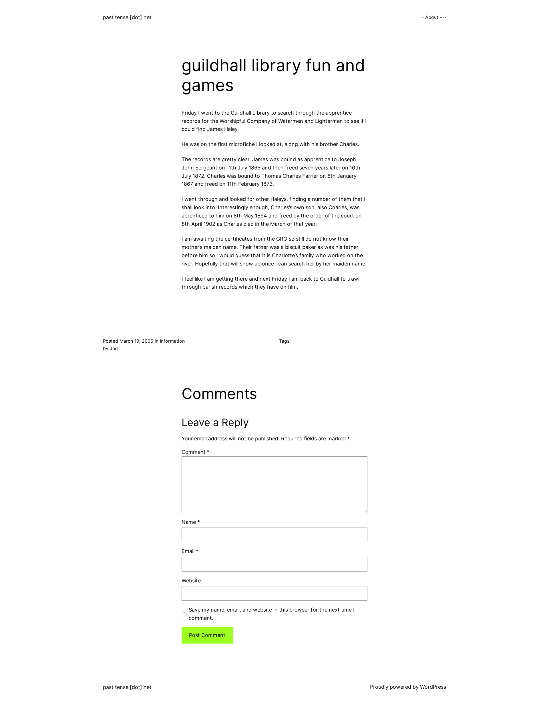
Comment (196, 452)
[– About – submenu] (444, 17)
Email (190, 551)
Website (191, 581)
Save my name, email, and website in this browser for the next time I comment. (272, 614)
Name (191, 522)
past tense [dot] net (127, 17)
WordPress (433, 687)
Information (172, 341)
